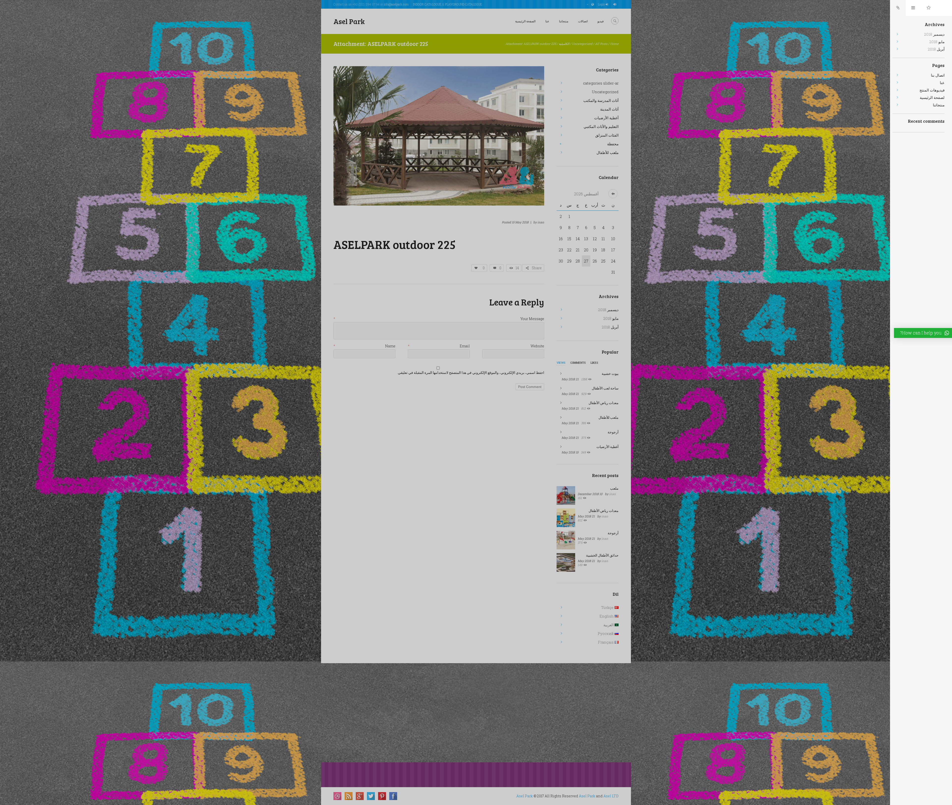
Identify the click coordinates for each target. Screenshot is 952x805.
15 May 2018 (520, 222)
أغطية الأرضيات (606, 117)
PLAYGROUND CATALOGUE (463, 4)
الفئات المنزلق (607, 135)
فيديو (600, 21)
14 (517, 268)
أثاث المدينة (609, 109)
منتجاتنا (563, 21)
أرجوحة (613, 432)
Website (537, 346)
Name (390, 346)
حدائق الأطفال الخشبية (602, 555)
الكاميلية (564, 44)
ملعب (614, 488)
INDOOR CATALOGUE (427, 4)
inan (540, 222)
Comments (578, 362)
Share (537, 268)
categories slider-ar (601, 83)
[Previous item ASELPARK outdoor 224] (386, 135)
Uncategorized (582, 44)
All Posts (601, 44)
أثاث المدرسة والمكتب (601, 100)
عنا (547, 21)
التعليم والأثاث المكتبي (601, 126)
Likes (594, 362)
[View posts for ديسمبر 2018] (613, 193)
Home (614, 44)
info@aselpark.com (396, 4)
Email (465, 346)
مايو (611, 318)
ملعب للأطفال (607, 152)
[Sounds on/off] (615, 4)
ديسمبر (608, 309)
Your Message (532, 319)
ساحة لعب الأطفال (605, 388)
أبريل (610, 327)
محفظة (613, 143)
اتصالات (583, 21)
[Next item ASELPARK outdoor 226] (491, 135)
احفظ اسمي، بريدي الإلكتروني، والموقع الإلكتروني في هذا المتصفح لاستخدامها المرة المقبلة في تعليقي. (470, 373)
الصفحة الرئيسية (525, 21)
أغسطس (586, 193)
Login (601, 4)
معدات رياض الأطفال (604, 402)
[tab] (561, 363)
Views (561, 362)
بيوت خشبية (610, 373)
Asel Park (524, 796)
